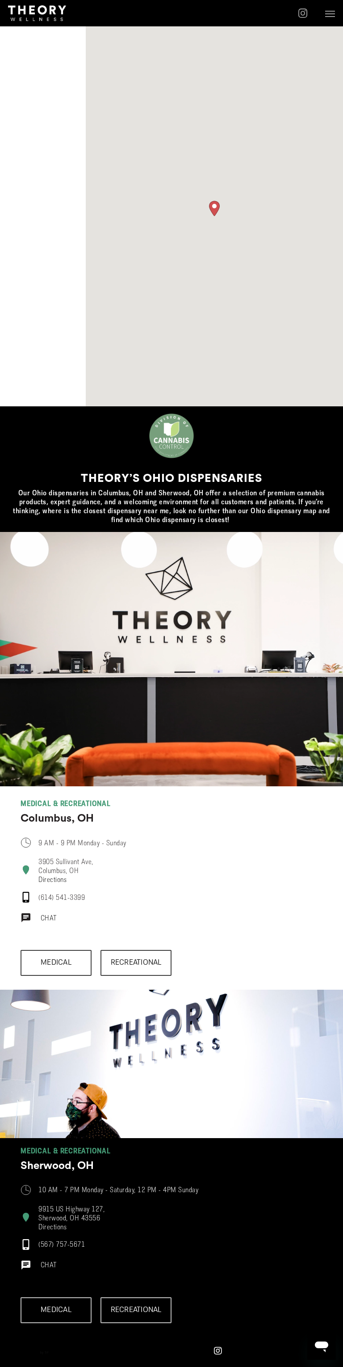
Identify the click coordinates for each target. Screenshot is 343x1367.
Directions (52, 880)
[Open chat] (27, 921)
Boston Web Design (26, 1352)
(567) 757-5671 (61, 1245)
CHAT (49, 918)
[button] (330, 13)
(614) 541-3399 (61, 898)
